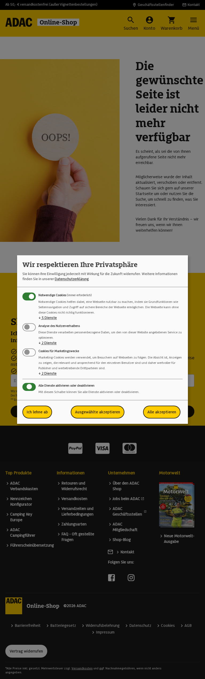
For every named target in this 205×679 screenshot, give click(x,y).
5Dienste (47, 317)
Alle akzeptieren (161, 412)
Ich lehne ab (37, 412)
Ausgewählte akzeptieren (97, 412)
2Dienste (47, 343)
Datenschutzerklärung (72, 279)
